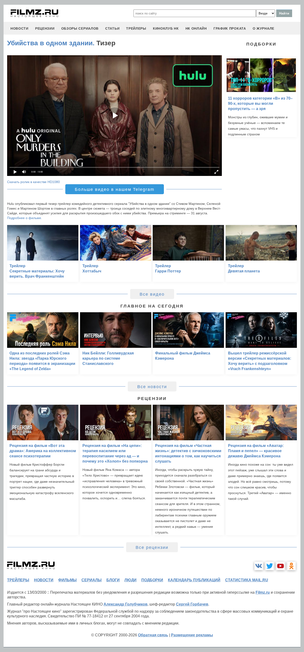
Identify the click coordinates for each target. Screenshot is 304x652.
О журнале (263, 28)
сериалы (91, 580)
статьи (112, 28)
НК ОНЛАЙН (196, 28)
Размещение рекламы (192, 635)
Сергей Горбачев (192, 604)
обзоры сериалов (80, 28)
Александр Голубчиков (125, 604)
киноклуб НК (166, 28)
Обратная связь (153, 635)
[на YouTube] (280, 566)
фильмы (67, 580)
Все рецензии (152, 547)
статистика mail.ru (246, 580)
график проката (230, 28)
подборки (152, 580)
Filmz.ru (263, 592)
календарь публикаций (194, 580)
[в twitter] (269, 566)
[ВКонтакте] (258, 566)
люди (130, 580)
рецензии (45, 28)
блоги (113, 580)
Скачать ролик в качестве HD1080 (33, 182)
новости (19, 28)
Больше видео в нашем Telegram (114, 189)
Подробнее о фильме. (24, 218)
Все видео (152, 294)
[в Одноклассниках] (291, 566)
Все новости (152, 386)
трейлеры (136, 28)
